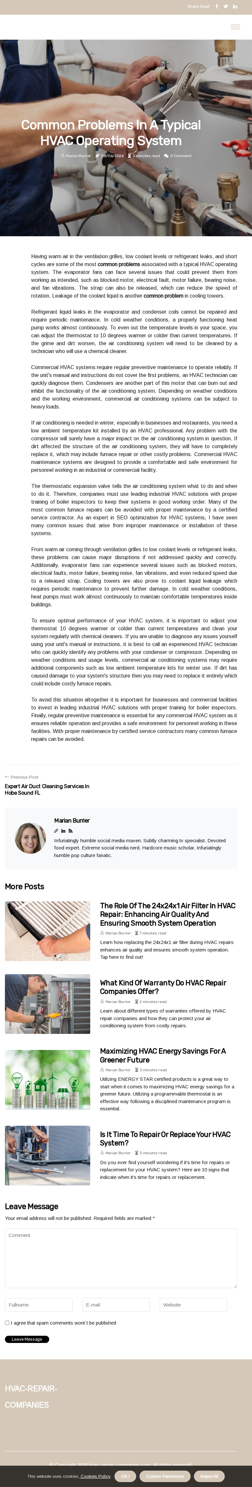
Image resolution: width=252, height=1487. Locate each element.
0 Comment (180, 156)
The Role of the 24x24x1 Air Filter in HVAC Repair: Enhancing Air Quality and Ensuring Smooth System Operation (168, 914)
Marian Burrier (78, 156)
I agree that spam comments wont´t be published (63, 1323)
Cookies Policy (94, 1476)
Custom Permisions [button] (165, 1476)
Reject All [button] (209, 1476)
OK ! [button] (125, 1476)
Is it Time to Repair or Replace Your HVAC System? (165, 1138)
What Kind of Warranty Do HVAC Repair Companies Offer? (163, 987)
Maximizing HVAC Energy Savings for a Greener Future (162, 1055)
